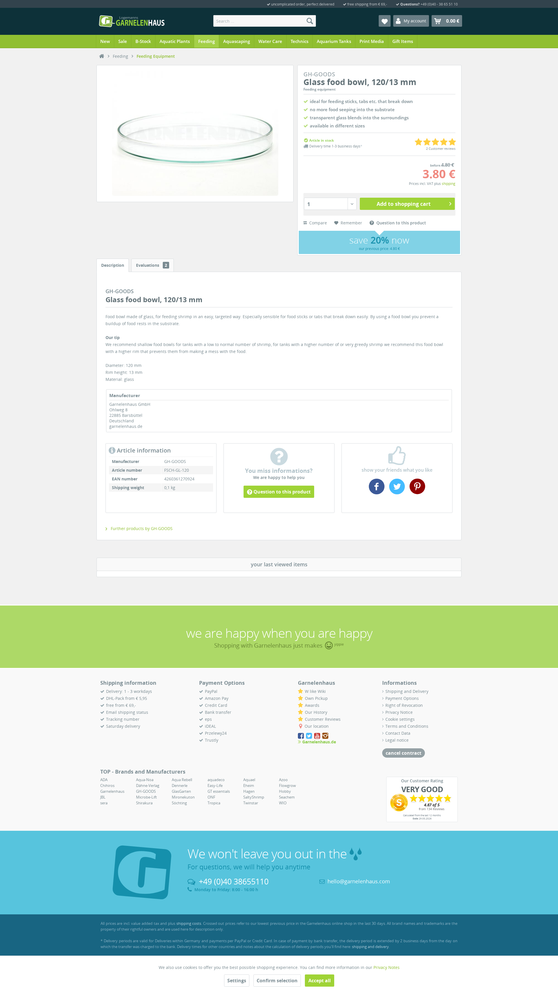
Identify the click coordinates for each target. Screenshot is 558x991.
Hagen (249, 791)
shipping (448, 183)
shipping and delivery (370, 946)
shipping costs (188, 923)
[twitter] (397, 492)
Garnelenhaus (112, 791)
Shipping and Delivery (406, 691)
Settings (236, 980)
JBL (102, 797)
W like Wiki (315, 691)
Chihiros (107, 785)
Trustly (211, 740)
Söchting (179, 803)
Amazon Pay (216, 698)
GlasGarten (181, 791)
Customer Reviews (323, 719)
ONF (211, 797)
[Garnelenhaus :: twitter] (309, 736)
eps (208, 719)
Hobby (285, 791)
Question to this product (281, 492)
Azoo (283, 779)
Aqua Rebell (182, 779)
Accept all (319, 980)
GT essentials (219, 791)
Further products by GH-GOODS (141, 528)
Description (112, 265)
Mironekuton (183, 797)
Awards (312, 705)
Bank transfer (218, 712)
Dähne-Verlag (147, 785)
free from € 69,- (121, 705)
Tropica (214, 803)
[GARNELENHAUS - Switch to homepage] (131, 21)
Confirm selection (277, 980)
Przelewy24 (216, 733)
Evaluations (151, 265)
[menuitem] (264, 21)
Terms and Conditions (406, 726)
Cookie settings (400, 719)
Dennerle (179, 785)
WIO (283, 803)
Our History (316, 712)
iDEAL (210, 726)
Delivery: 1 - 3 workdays (129, 691)
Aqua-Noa (144, 779)
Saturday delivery (123, 726)
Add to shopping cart (404, 203)
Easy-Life (215, 785)
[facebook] (377, 492)
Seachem (287, 797)
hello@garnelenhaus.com (359, 881)
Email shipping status (127, 712)
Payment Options (402, 698)
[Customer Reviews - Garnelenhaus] (422, 802)
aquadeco (216, 779)
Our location (317, 726)
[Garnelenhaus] (101, 56)
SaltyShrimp (253, 797)
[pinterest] (416, 492)
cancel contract (403, 753)
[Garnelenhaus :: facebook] (301, 736)
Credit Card (216, 705)
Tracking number (123, 719)
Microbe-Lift (146, 797)
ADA (104, 779)
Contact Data (397, 733)
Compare (317, 223)
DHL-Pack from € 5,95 (126, 698)
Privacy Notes (386, 967)
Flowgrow (287, 785)
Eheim (248, 785)
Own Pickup (316, 698)
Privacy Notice (399, 712)
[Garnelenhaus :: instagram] (325, 736)
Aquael (249, 779)
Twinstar (250, 803)
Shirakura (144, 803)
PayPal (211, 691)
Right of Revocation (404, 705)
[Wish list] (385, 21)
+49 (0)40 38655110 (234, 881)
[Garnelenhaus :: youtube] (317, 736)
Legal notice (397, 740)
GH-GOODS (146, 791)
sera (104, 803)
